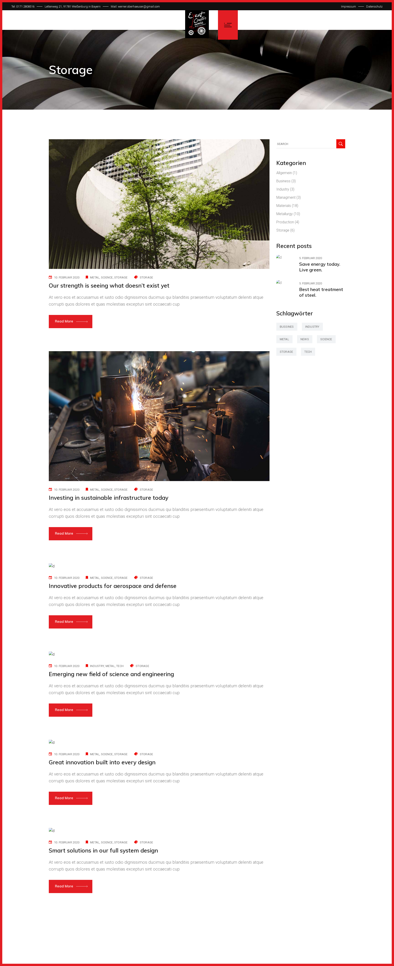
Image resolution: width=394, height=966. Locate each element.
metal (94, 277)
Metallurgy (284, 214)
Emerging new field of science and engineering (111, 673)
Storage (146, 277)
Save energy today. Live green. (319, 267)
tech (120, 666)
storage (121, 277)
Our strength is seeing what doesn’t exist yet (109, 285)
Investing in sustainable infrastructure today (108, 497)
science (107, 277)
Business (283, 181)
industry (97, 666)
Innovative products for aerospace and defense (112, 585)
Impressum (348, 6)
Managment (286, 197)
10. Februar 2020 (66, 277)
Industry (282, 189)
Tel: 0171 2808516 (22, 6)
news (305, 339)
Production (285, 222)
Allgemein (284, 173)
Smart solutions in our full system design (103, 850)
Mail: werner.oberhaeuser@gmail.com (135, 6)
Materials (283, 206)
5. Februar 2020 (310, 258)
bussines (287, 326)
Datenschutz (374, 6)
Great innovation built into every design (102, 762)
